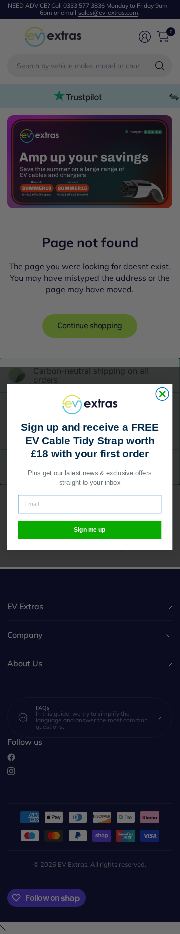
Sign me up (90, 530)
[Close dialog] (162, 394)
